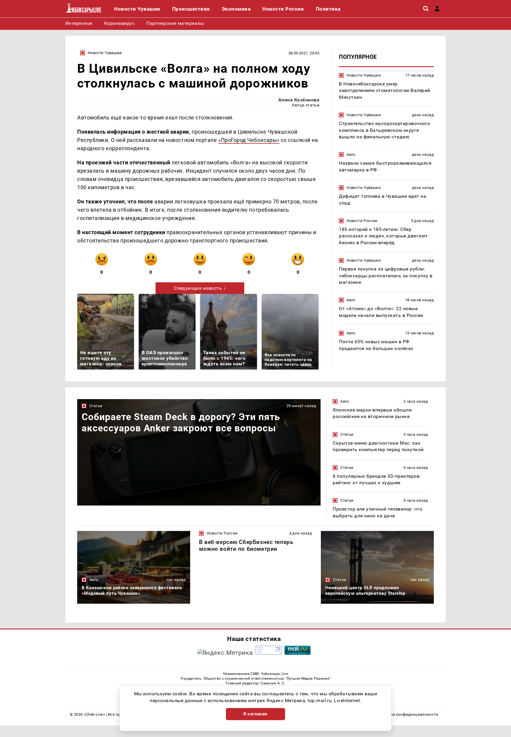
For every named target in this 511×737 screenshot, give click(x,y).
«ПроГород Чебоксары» (248, 140)
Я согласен (255, 714)
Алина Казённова (298, 100)
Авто (351, 154)
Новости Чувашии (105, 53)
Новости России (362, 220)
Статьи (95, 406)
